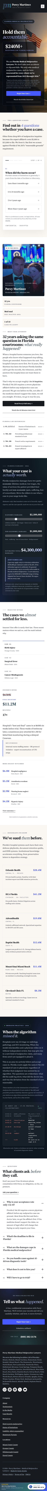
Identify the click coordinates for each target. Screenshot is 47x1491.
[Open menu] (42, 6)
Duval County (8, 1455)
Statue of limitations (10, 1427)
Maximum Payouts (10, 1435)
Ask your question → (11, 1192)
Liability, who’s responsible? (13, 1431)
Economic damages (13, 515)
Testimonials (7, 1407)
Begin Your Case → (23, 93)
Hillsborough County (10, 1452)
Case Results (7, 1414)
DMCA (27, 1474)
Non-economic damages (16, 531)
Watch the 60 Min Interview (23, 99)
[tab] (23, 648)
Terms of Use (19, 1474)
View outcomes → (9, 811)
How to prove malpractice (12, 1424)
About (5, 1403)
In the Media (7, 1410)
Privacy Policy (8, 1474)
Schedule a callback (23, 1328)
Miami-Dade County (10, 1445)
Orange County (8, 1448)
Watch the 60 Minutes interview (23, 410)
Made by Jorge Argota (19, 1471)
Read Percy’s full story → (23, 403)
